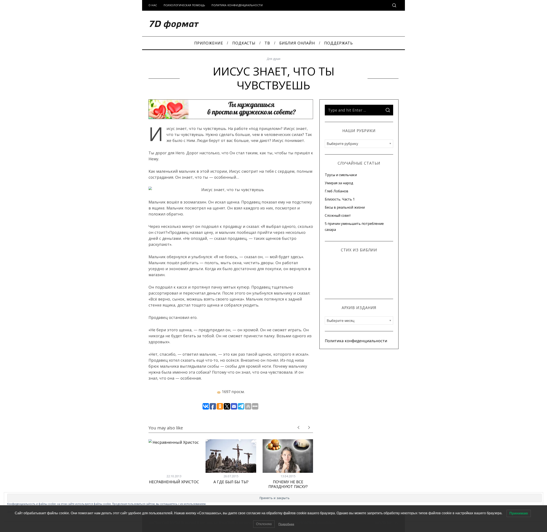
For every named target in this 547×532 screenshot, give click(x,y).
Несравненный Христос (174, 481)
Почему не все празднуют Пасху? (288, 484)
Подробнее (286, 524)
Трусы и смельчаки (341, 174)
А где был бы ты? (231, 481)
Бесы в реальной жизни (345, 207)
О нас (153, 5)
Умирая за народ (339, 183)
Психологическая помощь (184, 5)
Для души (273, 59)
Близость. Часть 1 (340, 199)
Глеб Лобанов (336, 191)
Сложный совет (338, 215)
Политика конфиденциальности (237, 5)
